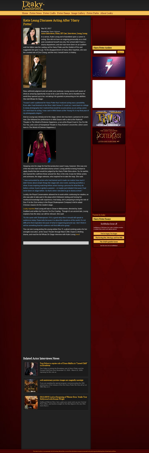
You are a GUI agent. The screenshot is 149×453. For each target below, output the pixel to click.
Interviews (72, 33)
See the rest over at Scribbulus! (108, 245)
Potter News (36, 13)
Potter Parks (93, 13)
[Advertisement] (56, 425)
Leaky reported (29, 209)
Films (57, 33)
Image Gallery (78, 13)
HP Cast (63, 33)
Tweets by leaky (98, 215)
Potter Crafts (49, 13)
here (77, 234)
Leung (79, 33)
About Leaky (106, 13)
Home (25, 13)
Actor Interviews (47, 33)
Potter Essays (63, 13)
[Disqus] (56, 273)
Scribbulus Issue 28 (109, 224)
